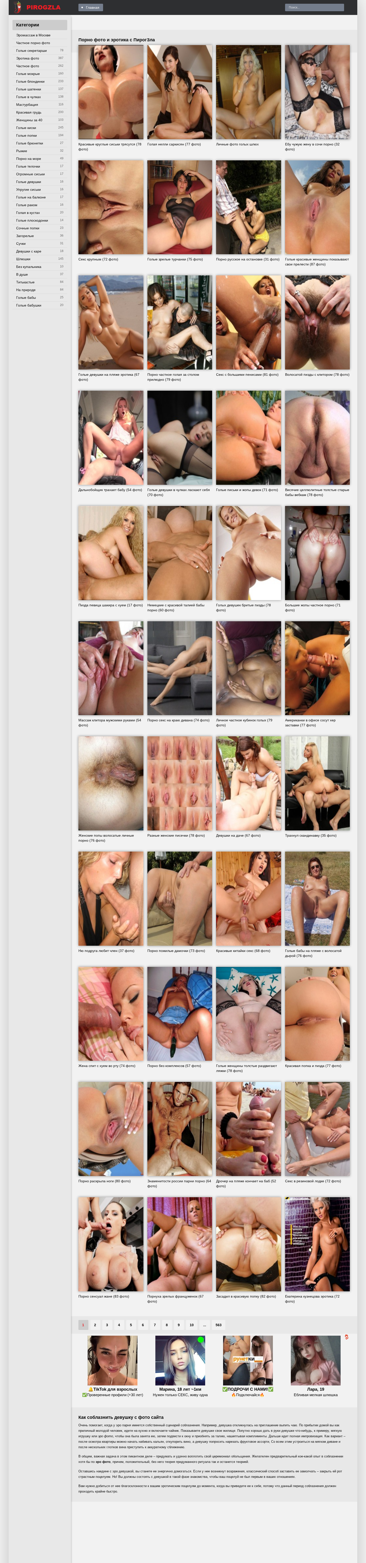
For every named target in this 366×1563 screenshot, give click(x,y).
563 (219, 1325)
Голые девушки (28, 182)
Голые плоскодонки (32, 220)
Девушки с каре (28, 251)
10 (192, 1325)
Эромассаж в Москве (33, 35)
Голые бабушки (28, 305)
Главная (92, 7)
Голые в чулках (28, 97)
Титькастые (25, 282)
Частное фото (27, 66)
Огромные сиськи (30, 174)
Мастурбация (27, 105)
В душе (22, 274)
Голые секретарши (31, 51)
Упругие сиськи (28, 189)
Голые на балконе (31, 197)
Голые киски (26, 128)
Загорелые (25, 236)
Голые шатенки (28, 89)
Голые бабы (26, 298)
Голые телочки (28, 166)
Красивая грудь (28, 112)
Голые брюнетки (29, 143)
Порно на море (28, 159)
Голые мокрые (28, 74)
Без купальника (28, 267)
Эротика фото (27, 58)
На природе (26, 290)
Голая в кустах (28, 213)
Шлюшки (23, 259)
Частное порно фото (33, 43)
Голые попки (26, 135)
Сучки (21, 244)
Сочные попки (27, 228)
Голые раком (26, 205)
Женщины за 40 (29, 120)
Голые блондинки (30, 81)
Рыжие (21, 151)
